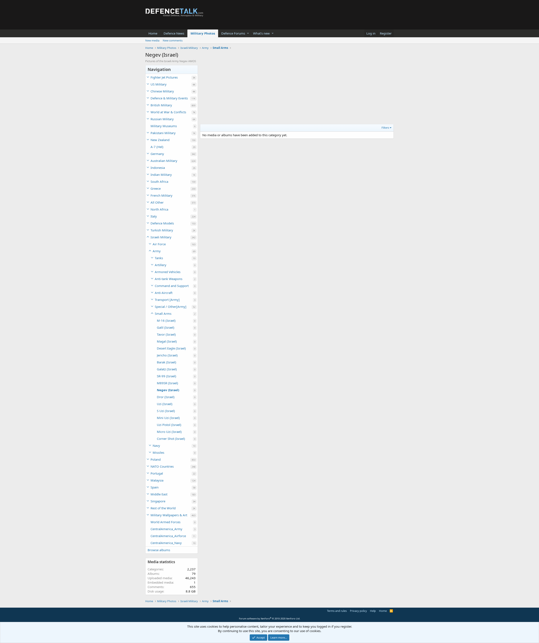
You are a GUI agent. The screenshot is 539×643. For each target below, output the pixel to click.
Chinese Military (162, 91)
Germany (157, 154)
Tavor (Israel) (166, 334)
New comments (173, 40)
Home (152, 33)
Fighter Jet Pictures (164, 77)
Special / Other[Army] (170, 306)
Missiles (158, 452)
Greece (156, 188)
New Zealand (160, 140)
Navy (156, 445)
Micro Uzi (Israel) (169, 432)
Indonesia (158, 167)
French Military (161, 195)
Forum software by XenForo (269, 618)
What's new (261, 33)
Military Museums (164, 126)
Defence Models (162, 223)
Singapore (158, 501)
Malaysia (157, 480)
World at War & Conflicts (168, 112)
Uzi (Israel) (164, 404)
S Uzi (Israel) (166, 411)
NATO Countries (162, 466)
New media (152, 40)
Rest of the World (163, 508)
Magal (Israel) (167, 341)
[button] (248, 33)
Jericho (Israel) (167, 355)
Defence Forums (233, 33)
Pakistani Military (163, 133)
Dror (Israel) (166, 397)
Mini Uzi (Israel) (168, 418)
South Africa (159, 181)
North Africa (159, 209)
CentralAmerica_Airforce (168, 536)
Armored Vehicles (167, 272)
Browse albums (159, 550)
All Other (157, 202)
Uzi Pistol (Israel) (169, 425)
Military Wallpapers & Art (169, 515)
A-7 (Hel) (157, 147)
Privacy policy (358, 611)
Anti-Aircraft (163, 293)
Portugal (157, 473)
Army (157, 251)
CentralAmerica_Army (166, 529)
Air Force (159, 244)
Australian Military (164, 161)
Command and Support (172, 286)
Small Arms (163, 313)
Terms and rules (337, 611)
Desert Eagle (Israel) (171, 348)
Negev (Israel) (168, 390)
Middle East (159, 494)
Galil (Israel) (165, 327)
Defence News (174, 33)
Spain (155, 487)
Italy (154, 216)
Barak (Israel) (166, 362)
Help (373, 611)
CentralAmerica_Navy (166, 543)
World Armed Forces (165, 522)
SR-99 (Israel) (166, 376)
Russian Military (162, 119)
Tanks (159, 258)
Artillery (160, 265)
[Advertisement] (297, 94)
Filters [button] (385, 127)
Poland (156, 459)
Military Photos (203, 33)
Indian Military (161, 174)
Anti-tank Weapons (168, 279)
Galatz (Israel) (167, 369)
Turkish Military (162, 230)
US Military (159, 84)
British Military (161, 105)
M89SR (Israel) (167, 383)
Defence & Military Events (169, 98)
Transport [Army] (167, 299)
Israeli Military (161, 237)
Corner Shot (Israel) (171, 438)
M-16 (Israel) (166, 320)
